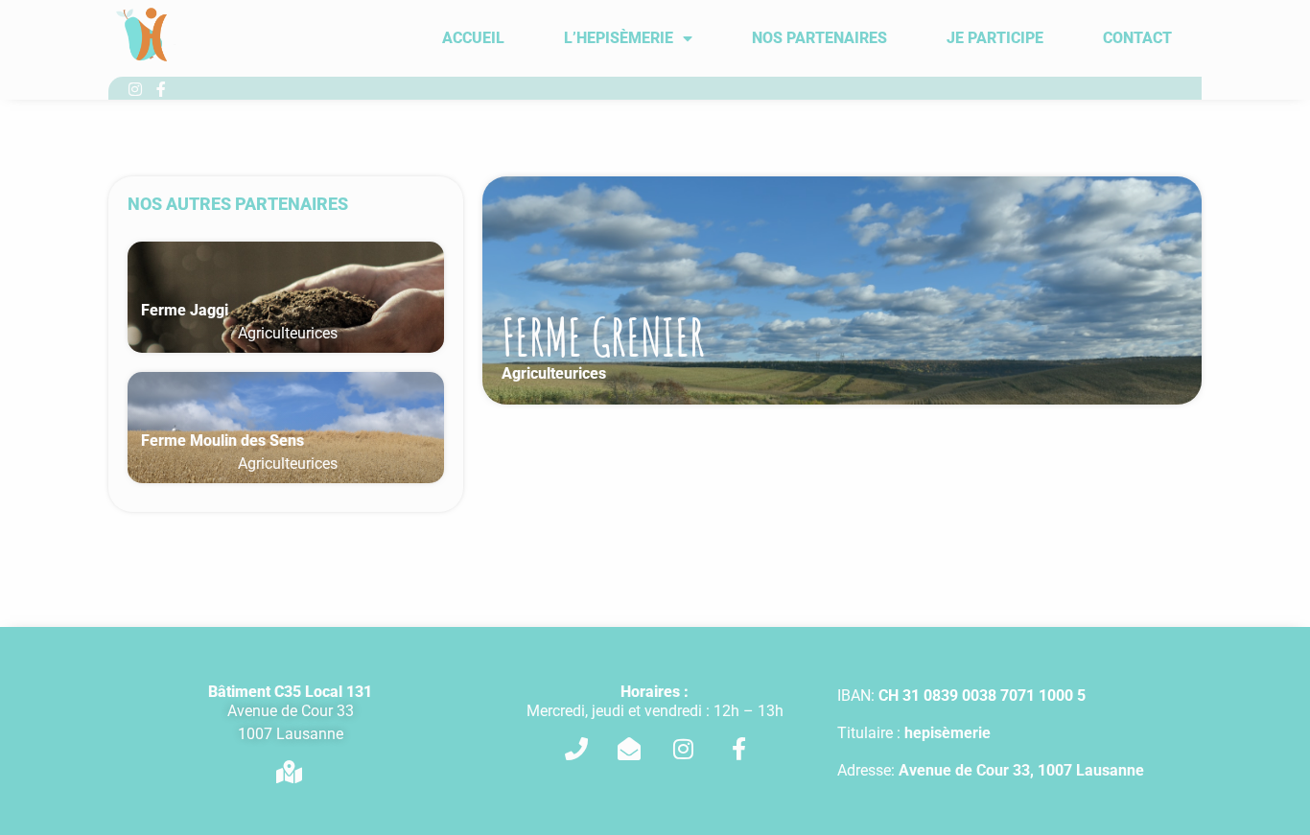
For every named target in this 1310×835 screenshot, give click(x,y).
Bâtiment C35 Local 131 (290, 692)
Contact (1137, 38)
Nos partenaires (819, 38)
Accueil (473, 38)
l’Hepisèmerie (618, 38)
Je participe (995, 38)
